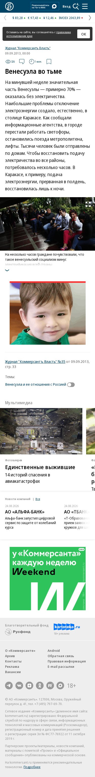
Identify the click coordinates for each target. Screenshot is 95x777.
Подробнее (32, 767)
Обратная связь (61, 656)
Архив (10, 656)
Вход (67, 6)
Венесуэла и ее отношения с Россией (35, 384)
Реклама (12, 666)
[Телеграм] (9, 685)
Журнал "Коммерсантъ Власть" (27, 48)
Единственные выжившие (40, 467)
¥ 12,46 (48, 17)
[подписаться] (72, 384)
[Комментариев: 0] (22, 61)
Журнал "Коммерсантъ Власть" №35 (35, 361)
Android (54, 650)
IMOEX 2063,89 (69, 17)
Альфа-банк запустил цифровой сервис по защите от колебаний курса (30, 523)
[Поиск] (76, 6)
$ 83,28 (17, 17)
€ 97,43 (33, 17)
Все (37, 499)
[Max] (60, 685)
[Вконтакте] (19, 685)
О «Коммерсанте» (20, 650)
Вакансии (13, 672)
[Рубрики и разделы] (85, 6)
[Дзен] (29, 685)
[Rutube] (50, 685)
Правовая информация (67, 661)
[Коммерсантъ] (9, 6)
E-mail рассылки (61, 666)
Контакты (13, 661)
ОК (83, 33)
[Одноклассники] (40, 685)
